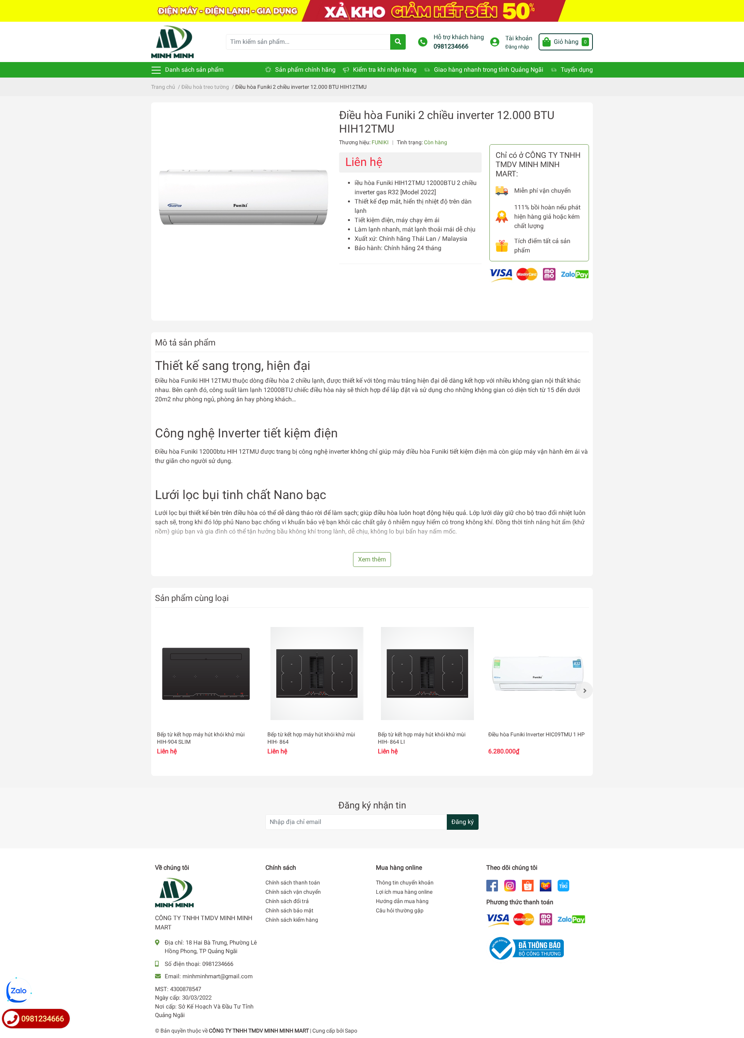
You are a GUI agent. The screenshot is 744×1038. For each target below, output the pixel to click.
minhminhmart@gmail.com (218, 976)
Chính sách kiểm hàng (291, 920)
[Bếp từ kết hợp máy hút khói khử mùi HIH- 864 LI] (427, 673)
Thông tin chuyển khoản (405, 882)
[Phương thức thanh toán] (539, 274)
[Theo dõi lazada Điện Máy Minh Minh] (545, 885)
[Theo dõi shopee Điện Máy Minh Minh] (528, 885)
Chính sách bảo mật (289, 910)
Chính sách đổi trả (287, 901)
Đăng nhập (517, 47)
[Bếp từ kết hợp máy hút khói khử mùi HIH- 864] (316, 673)
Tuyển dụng (577, 69)
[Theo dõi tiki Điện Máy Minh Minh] (563, 885)
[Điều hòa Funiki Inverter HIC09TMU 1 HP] (537, 673)
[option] (206, 690)
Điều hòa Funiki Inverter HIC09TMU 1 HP (536, 734)
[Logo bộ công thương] (525, 948)
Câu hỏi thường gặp (400, 910)
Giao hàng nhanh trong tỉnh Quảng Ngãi (488, 69)
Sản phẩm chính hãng (305, 69)
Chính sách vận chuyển (293, 892)
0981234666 (451, 46)
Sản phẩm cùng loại (192, 598)
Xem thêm (372, 559)
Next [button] (584, 690)
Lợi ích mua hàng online (404, 892)
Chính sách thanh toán (292, 882)
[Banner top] (372, 10)
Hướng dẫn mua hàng (402, 901)
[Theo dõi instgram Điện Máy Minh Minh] (510, 885)
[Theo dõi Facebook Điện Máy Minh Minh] (492, 885)
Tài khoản (518, 38)
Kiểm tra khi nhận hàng (385, 69)
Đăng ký (462, 822)
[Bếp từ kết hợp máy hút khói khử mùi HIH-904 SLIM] (206, 673)
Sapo (351, 1031)
